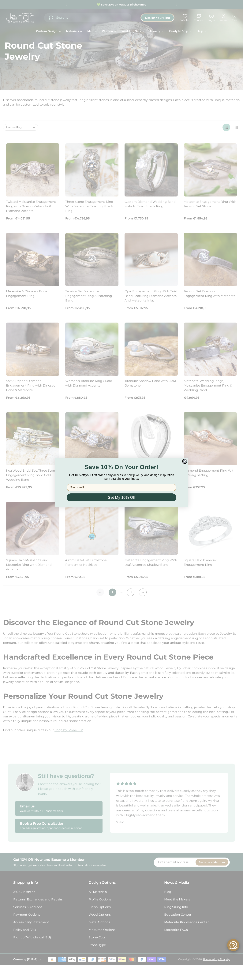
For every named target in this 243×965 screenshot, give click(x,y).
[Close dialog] (184, 461)
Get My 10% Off (121, 497)
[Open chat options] (233, 945)
